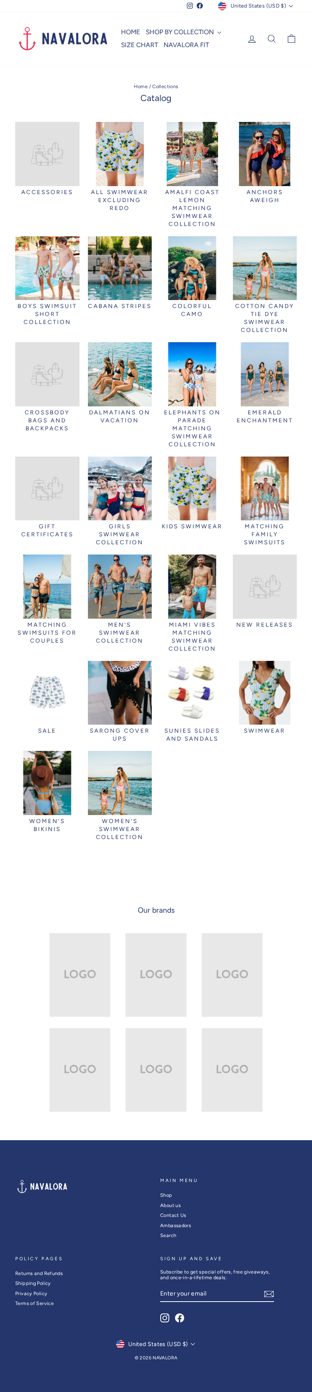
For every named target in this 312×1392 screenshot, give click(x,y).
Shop (166, 1195)
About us (170, 1205)
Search (168, 1235)
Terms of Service (34, 1303)
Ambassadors (175, 1225)
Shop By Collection (180, 32)
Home (130, 32)
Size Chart (139, 45)
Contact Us (173, 1215)
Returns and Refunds (39, 1273)
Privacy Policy (31, 1293)
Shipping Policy (33, 1283)
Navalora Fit (186, 45)
